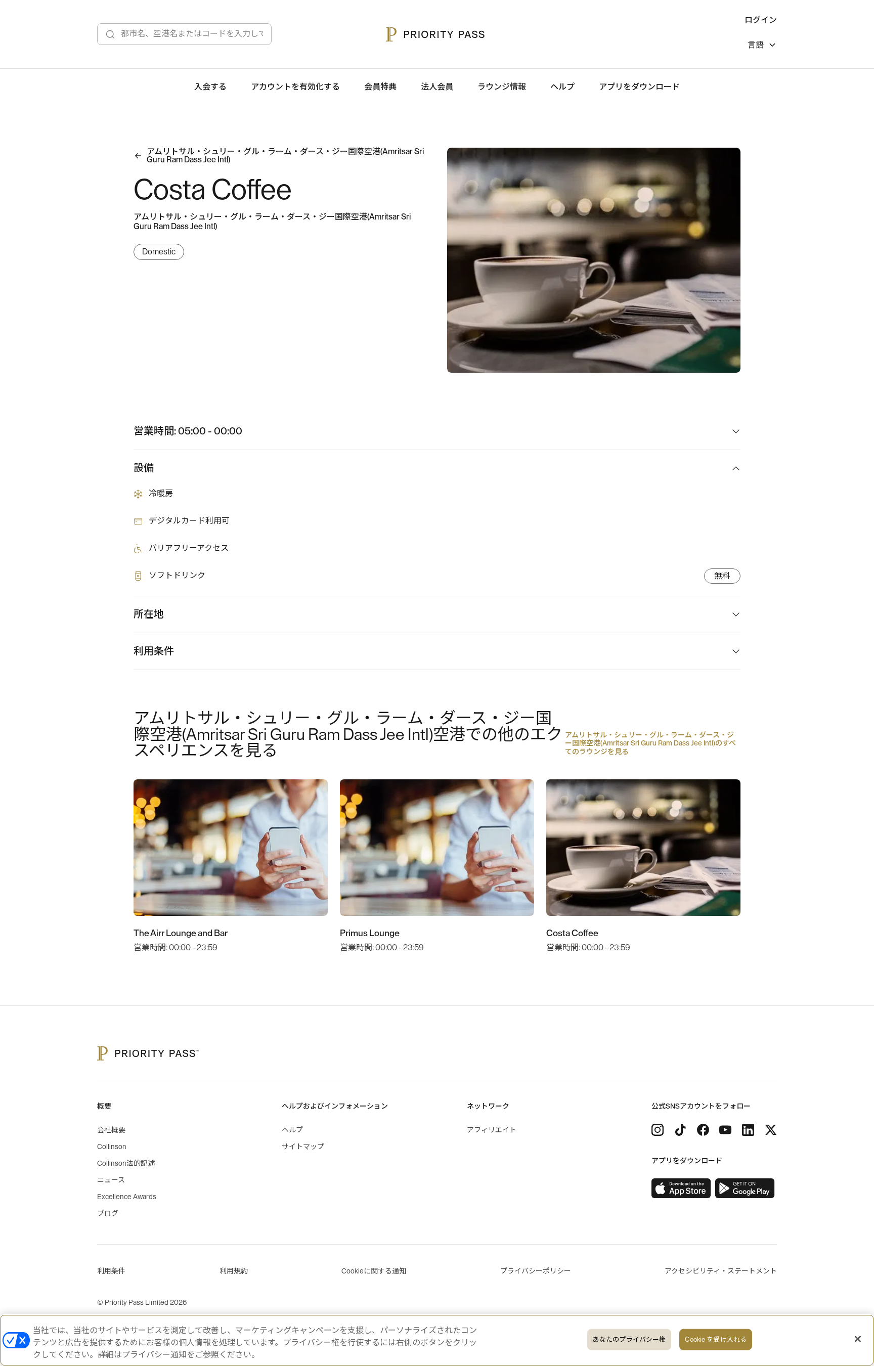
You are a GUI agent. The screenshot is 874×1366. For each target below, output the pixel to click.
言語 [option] (756, 45)
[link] (681, 1188)
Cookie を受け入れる (716, 1339)
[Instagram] (657, 1130)
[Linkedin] (748, 1130)
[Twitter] (771, 1130)
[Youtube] (725, 1130)
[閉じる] (858, 1339)
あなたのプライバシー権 (629, 1339)
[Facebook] (703, 1130)
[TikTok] (680, 1130)
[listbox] (762, 46)
